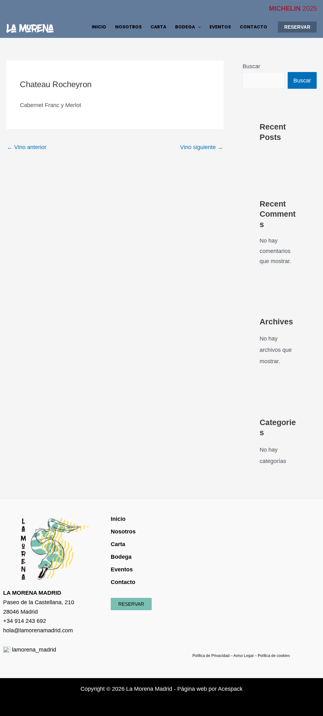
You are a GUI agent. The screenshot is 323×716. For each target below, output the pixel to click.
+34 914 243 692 (24, 621)
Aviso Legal (243, 655)
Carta (118, 544)
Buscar (251, 66)
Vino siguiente (201, 147)
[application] (198, 27)
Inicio (118, 519)
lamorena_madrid (33, 650)
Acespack (230, 689)
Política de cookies (274, 655)
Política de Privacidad (211, 655)
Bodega (121, 557)
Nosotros (123, 531)
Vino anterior (26, 147)
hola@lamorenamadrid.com (38, 630)
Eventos (122, 569)
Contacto (123, 582)
